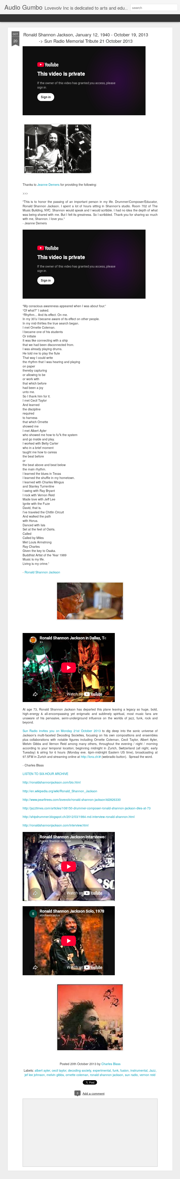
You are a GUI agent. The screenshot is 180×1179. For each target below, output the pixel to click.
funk (116, 1070)
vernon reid (147, 1075)
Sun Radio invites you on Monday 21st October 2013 (62, 731)
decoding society (79, 1070)
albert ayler (42, 1070)
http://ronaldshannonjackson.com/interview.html (55, 825)
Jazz (152, 1070)
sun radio (131, 1075)
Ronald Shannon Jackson (42, 572)
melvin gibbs (55, 1075)
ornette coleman (77, 1075)
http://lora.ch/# (91, 756)
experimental (102, 1070)
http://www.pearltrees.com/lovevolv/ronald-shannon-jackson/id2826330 (72, 799)
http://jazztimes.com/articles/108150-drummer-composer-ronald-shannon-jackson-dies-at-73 (87, 808)
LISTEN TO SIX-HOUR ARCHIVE (45, 773)
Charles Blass (111, 1064)
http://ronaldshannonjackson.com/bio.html (52, 782)
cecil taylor (59, 1070)
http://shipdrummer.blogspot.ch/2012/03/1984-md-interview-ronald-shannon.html (79, 816)
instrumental (139, 1070)
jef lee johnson (35, 1075)
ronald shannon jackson (106, 1075)
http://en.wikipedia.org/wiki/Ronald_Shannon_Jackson (60, 791)
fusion (124, 1070)
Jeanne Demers (48, 184)
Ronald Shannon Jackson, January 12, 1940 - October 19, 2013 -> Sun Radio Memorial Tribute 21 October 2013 (85, 37)
